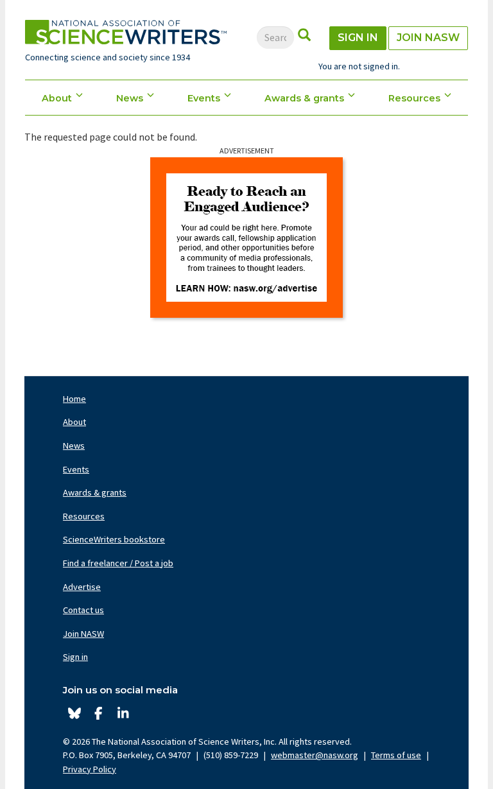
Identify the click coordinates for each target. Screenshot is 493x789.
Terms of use (396, 755)
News (129, 98)
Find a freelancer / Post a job (118, 563)
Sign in (358, 37)
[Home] (126, 32)
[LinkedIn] (123, 713)
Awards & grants (304, 98)
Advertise (82, 587)
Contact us (83, 610)
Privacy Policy (89, 769)
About (57, 98)
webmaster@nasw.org (314, 755)
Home (74, 398)
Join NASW (428, 37)
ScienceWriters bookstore (114, 539)
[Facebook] (98, 713)
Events (203, 98)
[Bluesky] (74, 713)
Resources (414, 98)
